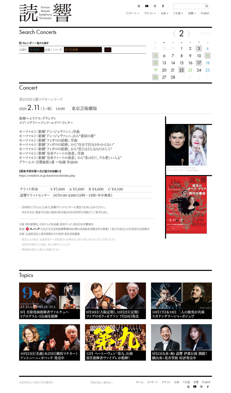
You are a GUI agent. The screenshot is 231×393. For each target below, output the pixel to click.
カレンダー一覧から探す (35, 43)
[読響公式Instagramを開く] (154, 6)
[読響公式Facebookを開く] (163, 6)
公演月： (23, 49)
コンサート (131, 13)
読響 (190, 13)
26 (155, 77)
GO (108, 50)
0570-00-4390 (64, 195)
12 (155, 62)
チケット (148, 13)
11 (207, 55)
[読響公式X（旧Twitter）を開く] (138, 6)
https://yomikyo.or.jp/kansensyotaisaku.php (47, 175)
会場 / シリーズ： (54, 49)
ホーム (139, 382)
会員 (163, 13)
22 (181, 70)
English (205, 13)
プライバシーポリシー (101, 382)
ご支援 (177, 13)
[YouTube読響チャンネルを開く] (146, 6)
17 (199, 62)
